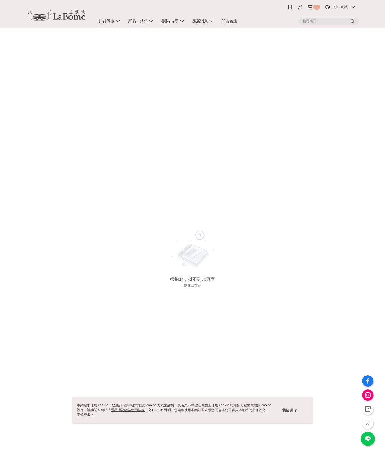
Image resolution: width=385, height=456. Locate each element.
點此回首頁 (192, 286)
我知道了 (290, 410)
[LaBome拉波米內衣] (57, 15)
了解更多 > (85, 415)
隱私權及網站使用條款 (128, 410)
